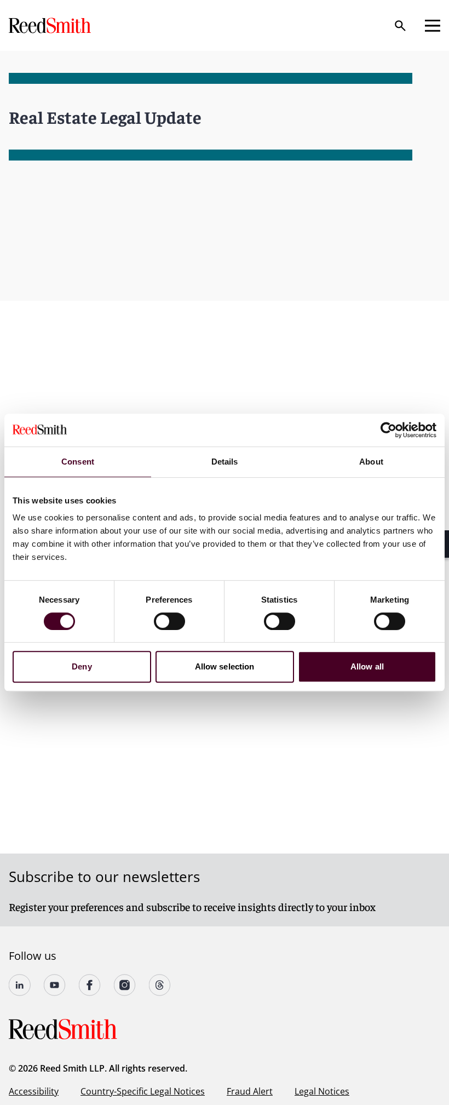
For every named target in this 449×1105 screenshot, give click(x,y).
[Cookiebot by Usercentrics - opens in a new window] (388, 430)
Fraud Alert (250, 1091)
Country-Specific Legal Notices (142, 1091)
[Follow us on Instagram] (125, 985)
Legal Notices (322, 1091)
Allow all (367, 666)
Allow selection (225, 666)
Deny (81, 666)
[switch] (169, 621)
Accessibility (34, 1091)
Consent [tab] (77, 461)
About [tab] (371, 461)
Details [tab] (224, 461)
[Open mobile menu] (432, 26)
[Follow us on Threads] (160, 985)
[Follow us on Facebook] (90, 985)
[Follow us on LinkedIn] (20, 985)
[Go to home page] (51, 25)
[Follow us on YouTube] (55, 985)
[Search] (400, 26)
